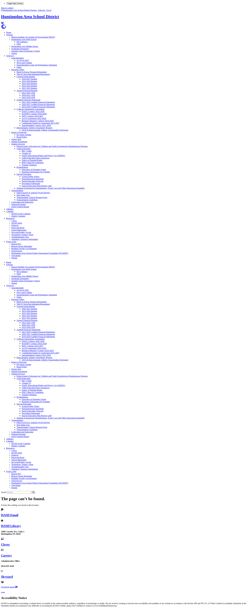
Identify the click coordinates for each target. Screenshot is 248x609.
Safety (19, 67)
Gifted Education (23, 149)
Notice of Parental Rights (32, 160)
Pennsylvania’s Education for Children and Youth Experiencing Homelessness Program (52, 146)
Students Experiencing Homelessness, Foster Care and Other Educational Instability (51, 188)
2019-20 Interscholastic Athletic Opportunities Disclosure (45, 130)
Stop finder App (23, 195)
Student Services (18, 144)
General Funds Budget (26, 77)
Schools (9, 35)
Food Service (16, 251)
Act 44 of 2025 (23, 60)
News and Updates (24, 63)
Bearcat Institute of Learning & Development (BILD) (33, 37)
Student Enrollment (19, 142)
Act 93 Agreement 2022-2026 (34, 118)
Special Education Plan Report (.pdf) (37, 186)
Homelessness (22, 167)
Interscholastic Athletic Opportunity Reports (34, 128)
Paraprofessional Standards (33, 179)
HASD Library (11, 526)
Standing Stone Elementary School (25, 51)
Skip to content (7, 8)
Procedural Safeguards (31, 183)
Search (4, 492)
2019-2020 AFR (28, 97)
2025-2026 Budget (29, 81)
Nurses (14, 53)
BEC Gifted (27, 151)
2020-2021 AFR (28, 95)
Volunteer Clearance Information (24, 239)
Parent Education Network (32, 181)
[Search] (33, 492)
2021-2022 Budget (29, 88)
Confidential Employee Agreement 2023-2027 (40, 123)
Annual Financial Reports (27, 90)
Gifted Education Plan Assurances (35, 158)
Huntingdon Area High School (23, 39)
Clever (5, 544)
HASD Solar (16, 223)
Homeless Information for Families (36, 172)
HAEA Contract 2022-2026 (33, 111)
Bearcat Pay (16, 244)
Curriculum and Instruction (22, 202)
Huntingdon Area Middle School (24, 46)
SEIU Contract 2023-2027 (32, 116)
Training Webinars (29, 165)
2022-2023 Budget (29, 86)
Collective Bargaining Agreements (31, 109)
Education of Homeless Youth (34, 169)
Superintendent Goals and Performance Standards (37, 65)
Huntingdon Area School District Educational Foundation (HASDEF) (39, 253)
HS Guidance (22, 42)
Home (8, 32)
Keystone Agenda (24, 135)
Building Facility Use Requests (24, 248)
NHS (19, 44)
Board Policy (22, 137)
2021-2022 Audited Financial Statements (38, 102)
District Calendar (18, 216)
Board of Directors (19, 132)
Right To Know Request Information (32, 72)
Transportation (17, 190)
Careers (6, 555)
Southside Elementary (20, 49)
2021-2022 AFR (28, 93)
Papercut (14, 225)
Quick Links (11, 242)
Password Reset (17, 228)
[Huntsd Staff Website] (2, 23)
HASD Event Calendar (20, 214)
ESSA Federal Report (20, 207)
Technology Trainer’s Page (22, 235)
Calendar (10, 211)
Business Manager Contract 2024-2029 (38, 121)
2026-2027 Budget (29, 79)
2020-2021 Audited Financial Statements (38, 104)
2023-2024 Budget (29, 83)
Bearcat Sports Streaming (21, 246)
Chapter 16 (26, 153)
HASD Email (9, 515)
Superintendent (17, 58)
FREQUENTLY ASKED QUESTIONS (33, 193)
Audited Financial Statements (28, 100)
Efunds (14, 258)
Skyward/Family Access (21, 232)
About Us (10, 56)
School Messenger (18, 230)
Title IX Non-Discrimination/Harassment (33, 74)
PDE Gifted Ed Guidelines (33, 163)
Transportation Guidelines (27, 200)
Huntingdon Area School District (30, 16)
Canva (14, 221)
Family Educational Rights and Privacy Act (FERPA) (43, 156)
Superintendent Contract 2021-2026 (36, 125)
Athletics (9, 209)
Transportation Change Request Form (32, 197)
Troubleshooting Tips (20, 237)
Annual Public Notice (30, 176)
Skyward (7, 576)
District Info (16, 139)
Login (3, 592)
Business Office (17, 70)
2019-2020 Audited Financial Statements (38, 107)
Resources (10, 218)
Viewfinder (16, 255)
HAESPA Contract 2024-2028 (34, 114)
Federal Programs (18, 204)
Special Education (24, 174)
